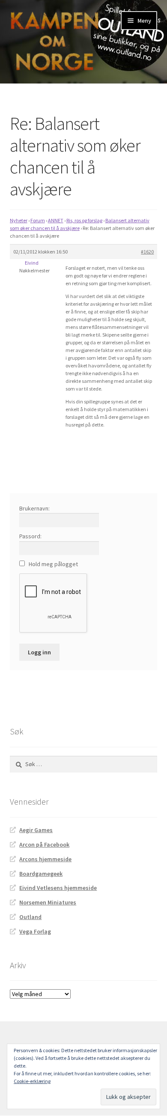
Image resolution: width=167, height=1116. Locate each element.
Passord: (30, 536)
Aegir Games (36, 830)
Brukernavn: (34, 508)
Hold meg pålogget (53, 564)
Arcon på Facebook (44, 844)
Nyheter (18, 220)
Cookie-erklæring (32, 1081)
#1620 (147, 251)
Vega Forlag (35, 931)
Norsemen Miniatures (47, 902)
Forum (37, 220)
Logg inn (39, 652)
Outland (30, 917)
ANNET (55, 220)
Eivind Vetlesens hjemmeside (58, 888)
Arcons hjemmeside (45, 859)
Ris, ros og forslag (84, 220)
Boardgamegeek (41, 873)
